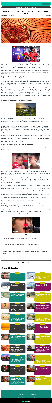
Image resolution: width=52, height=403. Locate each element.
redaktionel (48, 15)
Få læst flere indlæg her (26, 263)
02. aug (17, 273)
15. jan (17, 334)
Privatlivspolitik (27, 401)
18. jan (42, 282)
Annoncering (19, 7)
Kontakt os (33, 7)
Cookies (28, 7)
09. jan (42, 273)
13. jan (42, 355)
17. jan (42, 292)
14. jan (17, 345)
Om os (24, 7)
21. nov (17, 282)
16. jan (17, 314)
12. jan (17, 376)
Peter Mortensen (11, 15)
